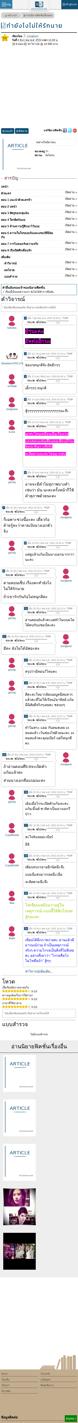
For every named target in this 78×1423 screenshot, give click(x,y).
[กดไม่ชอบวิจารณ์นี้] (41, 322)
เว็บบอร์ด (45, 1373)
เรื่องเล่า (6, 1385)
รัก (47, 151)
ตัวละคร (39, 193)
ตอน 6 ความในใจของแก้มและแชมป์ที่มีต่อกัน (39, 234)
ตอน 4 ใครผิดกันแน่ (39, 219)
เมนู (8, 4)
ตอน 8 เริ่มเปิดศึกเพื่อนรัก (39, 250)
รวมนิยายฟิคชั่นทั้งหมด (39, 15)
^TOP (65, 318)
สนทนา (71, 1418)
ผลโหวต (40, 269)
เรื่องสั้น (6, 1379)
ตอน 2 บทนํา (39, 206)
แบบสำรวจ (40, 276)
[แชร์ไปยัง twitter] (70, 130)
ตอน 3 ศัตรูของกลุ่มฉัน (39, 212)
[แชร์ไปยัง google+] (75, 130)
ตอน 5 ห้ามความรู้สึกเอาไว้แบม (39, 226)
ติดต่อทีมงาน (47, 1385)
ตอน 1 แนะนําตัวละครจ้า (39, 199)
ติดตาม (23, 130)
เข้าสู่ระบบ (71, 4)
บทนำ (4, 186)
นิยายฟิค (6, 1391)
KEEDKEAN (39, 9)
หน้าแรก (12, 15)
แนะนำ (9, 130)
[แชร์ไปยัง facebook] (65, 130)
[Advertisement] (39, 87)
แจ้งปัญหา (46, 1379)
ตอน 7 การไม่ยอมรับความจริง (39, 243)
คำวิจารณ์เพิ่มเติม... (39, 971)
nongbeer (32, 36)
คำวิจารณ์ (40, 263)
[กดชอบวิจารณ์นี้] (29, 322)
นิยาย (4, 1373)
